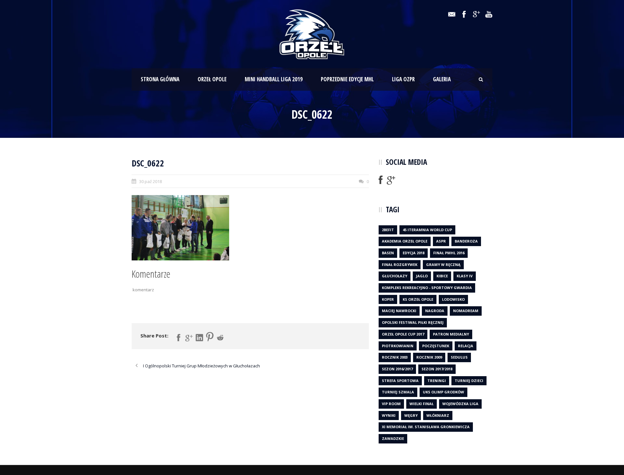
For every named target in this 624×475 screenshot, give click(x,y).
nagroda (434, 310)
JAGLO (422, 275)
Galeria (442, 79)
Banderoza (466, 241)
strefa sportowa (400, 380)
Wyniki (389, 415)
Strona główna (160, 79)
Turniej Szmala (398, 391)
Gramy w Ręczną (443, 264)
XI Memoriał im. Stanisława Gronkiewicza (426, 426)
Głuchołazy (394, 275)
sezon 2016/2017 (397, 368)
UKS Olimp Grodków (443, 391)
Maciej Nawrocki (399, 310)
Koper (388, 299)
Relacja (465, 345)
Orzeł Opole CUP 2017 (403, 334)
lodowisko (453, 299)
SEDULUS (459, 357)
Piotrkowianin (397, 345)
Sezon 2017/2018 (437, 368)
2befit (388, 229)
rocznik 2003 (395, 357)
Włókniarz (437, 415)
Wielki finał (422, 403)
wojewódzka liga (460, 403)
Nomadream (465, 310)
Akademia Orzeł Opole (404, 241)
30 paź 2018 (150, 181)
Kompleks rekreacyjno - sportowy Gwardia (427, 287)
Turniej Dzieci (469, 380)
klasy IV (465, 275)
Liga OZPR (403, 79)
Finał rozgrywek (399, 264)
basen (388, 252)
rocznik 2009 (429, 357)
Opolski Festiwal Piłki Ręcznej (413, 322)
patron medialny (451, 334)
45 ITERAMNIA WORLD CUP (427, 229)
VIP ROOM (391, 403)
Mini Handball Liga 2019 (274, 79)
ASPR (441, 241)
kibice (442, 275)
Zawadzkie (393, 438)
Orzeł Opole (212, 79)
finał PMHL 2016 (448, 252)
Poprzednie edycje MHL (347, 79)
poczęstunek (435, 345)
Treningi (436, 380)
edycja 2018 (413, 252)
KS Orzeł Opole (418, 299)
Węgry (411, 415)
